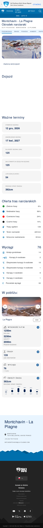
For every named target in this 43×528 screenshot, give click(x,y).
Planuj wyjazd (18, 11)
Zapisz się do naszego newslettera (21, 491)
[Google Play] (17, 516)
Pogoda (10, 11)
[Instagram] (25, 511)
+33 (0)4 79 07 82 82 (11, 439)
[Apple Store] (27, 516)
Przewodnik (7, 31)
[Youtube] (14, 511)
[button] (40, 11)
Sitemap (22, 500)
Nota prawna (21, 494)
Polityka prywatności (21, 496)
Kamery (33, 31)
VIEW (36, 320)
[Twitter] (19, 511)
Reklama (21, 488)
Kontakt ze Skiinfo (21, 485)
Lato (23, 16)
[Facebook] (30, 511)
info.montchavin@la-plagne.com (17, 442)
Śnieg (16, 31)
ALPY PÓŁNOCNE (8, 27)
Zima (17, 16)
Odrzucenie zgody (21, 505)
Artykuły (31, 11)
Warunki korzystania (21, 498)
